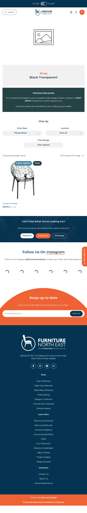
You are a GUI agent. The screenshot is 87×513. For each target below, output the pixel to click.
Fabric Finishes (43, 453)
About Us (43, 479)
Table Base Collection (43, 390)
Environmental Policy (43, 434)
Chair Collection (43, 381)
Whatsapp (59, 236)
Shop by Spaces (43, 408)
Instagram (55, 252)
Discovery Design (49, 498)
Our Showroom (43, 443)
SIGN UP (76, 313)
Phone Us (27, 236)
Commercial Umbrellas (43, 404)
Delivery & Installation (43, 448)
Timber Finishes (43, 457)
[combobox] (22, 133)
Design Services (43, 462)
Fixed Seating (43, 395)
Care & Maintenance (43, 483)
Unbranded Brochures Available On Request (43, 502)
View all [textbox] (63, 133)
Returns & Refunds (43, 425)
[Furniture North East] (43, 12)
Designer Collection (43, 399)
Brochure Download (43, 421)
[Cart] (76, 12)
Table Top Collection (43, 386)
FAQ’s (43, 439)
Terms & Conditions (43, 430)
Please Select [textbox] (20, 133)
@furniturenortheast (36, 259)
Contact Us (43, 236)
